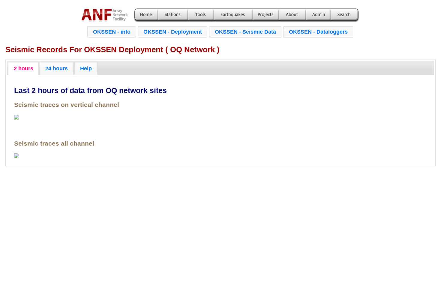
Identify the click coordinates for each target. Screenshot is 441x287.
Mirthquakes (232, 15)
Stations (173, 15)
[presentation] (23, 68)
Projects (265, 15)
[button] (111, 32)
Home (146, 15)
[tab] (23, 68)
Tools (201, 15)
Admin (318, 15)
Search (344, 15)
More (292, 15)
